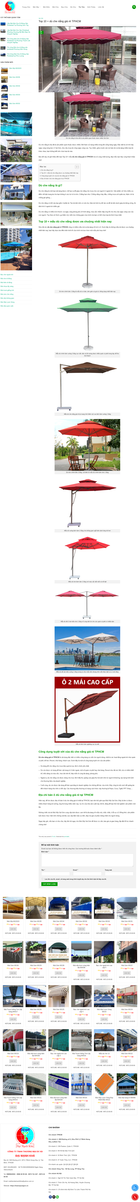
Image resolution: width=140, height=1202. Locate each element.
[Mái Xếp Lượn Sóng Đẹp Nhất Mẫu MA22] (104, 1084)
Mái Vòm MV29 (35, 965)
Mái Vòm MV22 (127, 1053)
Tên (43, 870)
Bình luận (45, 852)
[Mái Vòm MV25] (58, 996)
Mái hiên (46, 7)
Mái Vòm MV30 (13, 965)
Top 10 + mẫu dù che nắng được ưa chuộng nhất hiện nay (59, 173)
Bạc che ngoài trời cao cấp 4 (81, 1010)
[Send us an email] (53, 1197)
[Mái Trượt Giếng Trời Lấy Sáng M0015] (13, 1084)
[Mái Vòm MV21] (36, 1084)
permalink (66, 836)
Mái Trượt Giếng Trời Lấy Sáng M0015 (13, 1099)
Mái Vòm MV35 (35, 921)
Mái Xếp (36, 7)
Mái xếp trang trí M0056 (126, 1098)
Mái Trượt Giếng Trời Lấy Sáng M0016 (81, 1055)
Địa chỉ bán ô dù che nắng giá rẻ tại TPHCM (55, 178)
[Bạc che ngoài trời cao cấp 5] (104, 952)
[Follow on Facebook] (50, 1197)
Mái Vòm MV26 (35, 1009)
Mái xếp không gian (7, 298)
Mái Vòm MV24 (127, 1009)
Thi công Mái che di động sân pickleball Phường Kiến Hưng (17, 48)
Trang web (108, 870)
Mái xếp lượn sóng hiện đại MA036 (81, 966)
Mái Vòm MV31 (127, 921)
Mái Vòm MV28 (58, 965)
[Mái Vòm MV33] (81, 908)
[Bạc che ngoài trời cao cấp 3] (58, 1040)
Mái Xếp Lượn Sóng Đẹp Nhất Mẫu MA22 (104, 1099)
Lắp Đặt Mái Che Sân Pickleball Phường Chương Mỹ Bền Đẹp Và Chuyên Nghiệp (18, 32)
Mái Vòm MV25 (58, 1009)
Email (75, 870)
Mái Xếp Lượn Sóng (7, 302)
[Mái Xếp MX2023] (13, 908)
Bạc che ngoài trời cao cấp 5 (104, 966)
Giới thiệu (91, 7)
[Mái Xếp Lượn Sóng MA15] (104, 996)
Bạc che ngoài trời (7, 274)
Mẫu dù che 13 (104, 1053)
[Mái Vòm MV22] (127, 1040)
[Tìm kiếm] (134, 7)
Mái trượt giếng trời (7, 290)
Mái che (55, 7)
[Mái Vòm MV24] (127, 996)
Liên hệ (101, 7)
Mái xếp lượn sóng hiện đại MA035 (35, 1055)
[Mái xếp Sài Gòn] (11, 7)
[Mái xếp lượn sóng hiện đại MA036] (81, 952)
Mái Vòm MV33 (81, 921)
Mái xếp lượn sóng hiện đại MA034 (58, 1099)
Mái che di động (6, 278)
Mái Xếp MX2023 (13, 921)
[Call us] (57, 1197)
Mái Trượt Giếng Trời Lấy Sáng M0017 (13, 1010)
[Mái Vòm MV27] (127, 952)
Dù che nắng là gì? (47, 170)
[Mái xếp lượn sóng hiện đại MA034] (58, 1084)
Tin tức (82, 7)
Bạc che (64, 7)
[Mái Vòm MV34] (58, 908)
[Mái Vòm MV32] (104, 908)
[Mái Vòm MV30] (13, 952)
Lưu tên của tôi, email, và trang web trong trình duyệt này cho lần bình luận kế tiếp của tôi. (76, 879)
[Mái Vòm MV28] (58, 952)
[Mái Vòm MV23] (13, 1040)
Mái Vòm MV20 (81, 1098)
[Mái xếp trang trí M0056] (127, 1084)
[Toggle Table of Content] (75, 167)
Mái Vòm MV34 (58, 921)
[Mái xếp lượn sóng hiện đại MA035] (36, 1040)
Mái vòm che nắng (7, 294)
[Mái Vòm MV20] (81, 1084)
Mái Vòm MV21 (35, 1098)
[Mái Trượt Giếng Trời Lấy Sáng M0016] (81, 1040)
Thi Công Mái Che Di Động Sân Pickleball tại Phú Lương (18, 55)
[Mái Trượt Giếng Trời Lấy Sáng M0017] (13, 996)
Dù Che (73, 7)
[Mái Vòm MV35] (36, 908)
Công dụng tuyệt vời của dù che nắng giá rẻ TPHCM (57, 176)
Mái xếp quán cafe (7, 306)
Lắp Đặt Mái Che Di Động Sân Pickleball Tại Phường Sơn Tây (18, 24)
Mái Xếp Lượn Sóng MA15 (104, 1010)
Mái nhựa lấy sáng (7, 286)
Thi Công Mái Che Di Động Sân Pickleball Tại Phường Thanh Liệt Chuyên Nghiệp (18, 40)
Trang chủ (26, 7)
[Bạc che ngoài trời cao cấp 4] (81, 996)
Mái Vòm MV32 (104, 921)
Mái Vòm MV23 (13, 1053)
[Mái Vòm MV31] (127, 908)
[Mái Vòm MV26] (36, 996)
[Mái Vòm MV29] (36, 952)
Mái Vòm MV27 (127, 965)
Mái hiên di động (6, 282)
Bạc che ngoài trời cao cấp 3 (59, 1055)
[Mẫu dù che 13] (104, 1040)
